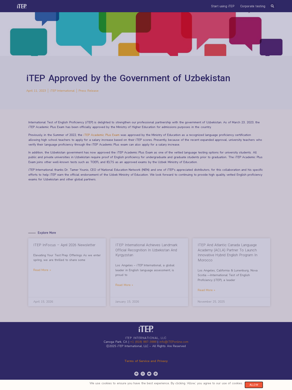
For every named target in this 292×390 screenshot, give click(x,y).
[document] (146, 195)
